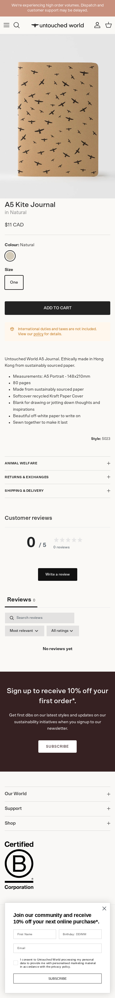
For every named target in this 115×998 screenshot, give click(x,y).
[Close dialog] (104, 908)
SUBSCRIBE (57, 978)
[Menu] (6, 25)
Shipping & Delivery (24, 490)
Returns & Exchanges (27, 477)
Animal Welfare (21, 463)
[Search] (19, 25)
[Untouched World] (57, 25)
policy (38, 334)
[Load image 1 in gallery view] (57, 116)
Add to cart (58, 308)
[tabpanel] (57, 633)
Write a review (57, 574)
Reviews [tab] (21, 600)
